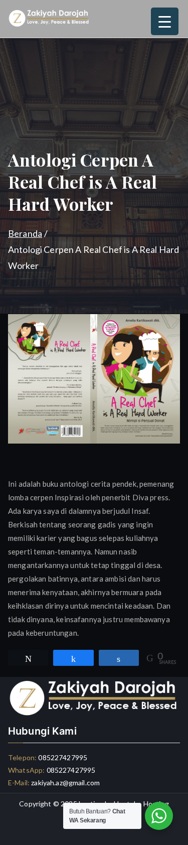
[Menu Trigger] (164, 21)
